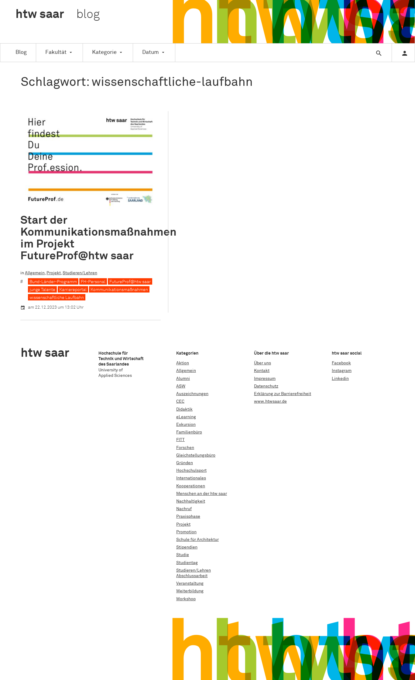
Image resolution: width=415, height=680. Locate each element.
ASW (180, 386)
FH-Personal (93, 282)
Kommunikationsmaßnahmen (119, 290)
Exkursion (186, 424)
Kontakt (261, 371)
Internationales (191, 478)
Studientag (187, 563)
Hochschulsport (191, 470)
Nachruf (184, 509)
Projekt (53, 273)
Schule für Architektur (197, 540)
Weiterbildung (190, 591)
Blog (21, 52)
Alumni (183, 379)
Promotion (186, 532)
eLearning (186, 417)
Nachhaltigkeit (190, 501)
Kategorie (104, 52)
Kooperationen (190, 486)
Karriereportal (73, 290)
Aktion (182, 363)
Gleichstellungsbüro (195, 455)
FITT (180, 440)
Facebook (341, 363)
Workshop (186, 599)
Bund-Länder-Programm (53, 282)
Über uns (262, 363)
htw (57, 15)
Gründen (184, 463)
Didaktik (184, 409)
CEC (180, 401)
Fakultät (56, 52)
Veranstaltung (190, 583)
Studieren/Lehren (80, 273)
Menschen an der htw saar (201, 494)
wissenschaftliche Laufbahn (56, 298)
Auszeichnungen (192, 394)
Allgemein (35, 273)
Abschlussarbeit (192, 576)
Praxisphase (188, 516)
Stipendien (186, 547)
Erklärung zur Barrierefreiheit (282, 394)
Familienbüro (189, 432)
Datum (150, 52)
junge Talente (42, 290)
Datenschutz (266, 386)
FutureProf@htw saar (130, 282)
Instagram (342, 371)
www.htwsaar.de (270, 401)
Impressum (265, 379)
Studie (182, 555)
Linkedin (340, 379)
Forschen (185, 448)
